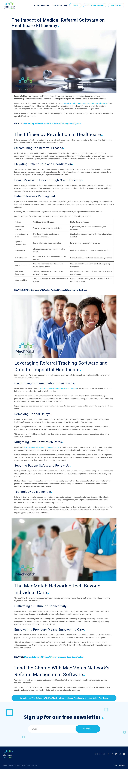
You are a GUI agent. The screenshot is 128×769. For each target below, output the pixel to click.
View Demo (57, 5)
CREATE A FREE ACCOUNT (95, 5)
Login (75, 5)
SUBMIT (87, 728)
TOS (115, 765)
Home (36, 5)
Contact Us (116, 5)
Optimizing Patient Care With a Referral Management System (52, 123)
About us (45, 5)
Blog (65, 5)
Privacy (122, 765)
